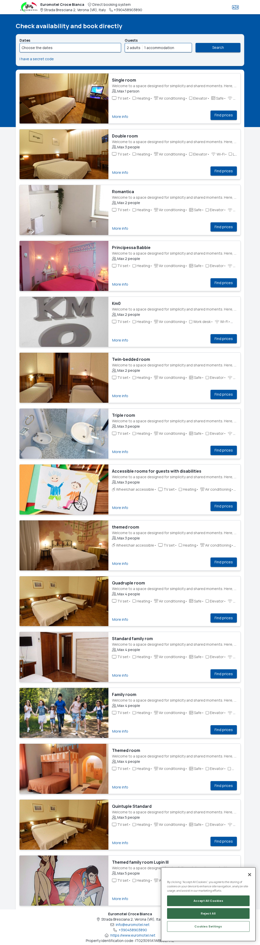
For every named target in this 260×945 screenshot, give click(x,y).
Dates (25, 40)
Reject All (208, 913)
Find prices (224, 115)
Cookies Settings (208, 926)
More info (120, 116)
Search (218, 47)
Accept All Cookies (208, 901)
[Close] (249, 874)
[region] (208, 904)
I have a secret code (37, 58)
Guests (131, 40)
